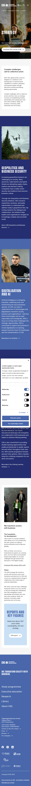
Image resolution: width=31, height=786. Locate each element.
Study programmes (11, 687)
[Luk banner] (28, 360)
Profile (17, 10)
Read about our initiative (9, 338)
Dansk (19, 5)
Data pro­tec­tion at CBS (8, 780)
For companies (6, 736)
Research (6, 696)
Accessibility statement (22, 780)
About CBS (11, 10)
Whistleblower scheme (8, 782)
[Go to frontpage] (9, 5)
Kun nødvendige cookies (15, 423)
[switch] (26, 394)
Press (3, 731)
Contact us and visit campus (10, 728)
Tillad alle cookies (15, 418)
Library (5, 701)
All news (4, 733)
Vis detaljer (22, 412)
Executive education (12, 692)
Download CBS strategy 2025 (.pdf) (15, 565)
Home (4, 10)
